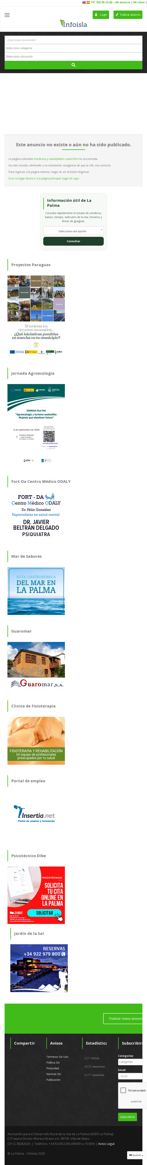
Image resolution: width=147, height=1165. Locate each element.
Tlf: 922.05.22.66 (101, 2)
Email (122, 1070)
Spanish (137, 1155)
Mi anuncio (122, 2)
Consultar (73, 241)
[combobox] (73, 48)
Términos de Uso (57, 1057)
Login (103, 14)
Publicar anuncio (129, 14)
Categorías (125, 1056)
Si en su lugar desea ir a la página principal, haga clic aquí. (43, 178)
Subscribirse (127, 1117)
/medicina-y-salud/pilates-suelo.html (56, 159)
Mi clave (139, 2)
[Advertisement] (73, 104)
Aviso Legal (106, 1144)
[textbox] (21, 48)
